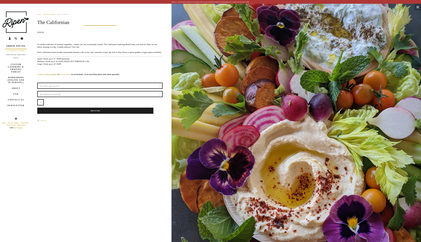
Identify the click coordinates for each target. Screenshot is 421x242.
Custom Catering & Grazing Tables (16, 68)
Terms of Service (11, 125)
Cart (22, 38)
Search (16, 38)
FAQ (15, 94)
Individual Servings (16, 54)
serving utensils (65, 74)
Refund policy (21, 125)
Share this (43, 120)
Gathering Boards (16, 51)
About (16, 88)
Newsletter (15, 105)
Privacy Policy (25, 123)
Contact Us (16, 100)
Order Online (16, 46)
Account (10, 38)
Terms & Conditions (13, 123)
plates (47, 74)
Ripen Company (18, 128)
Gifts (16, 58)
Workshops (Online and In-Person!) (16, 80)
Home (39, 14)
